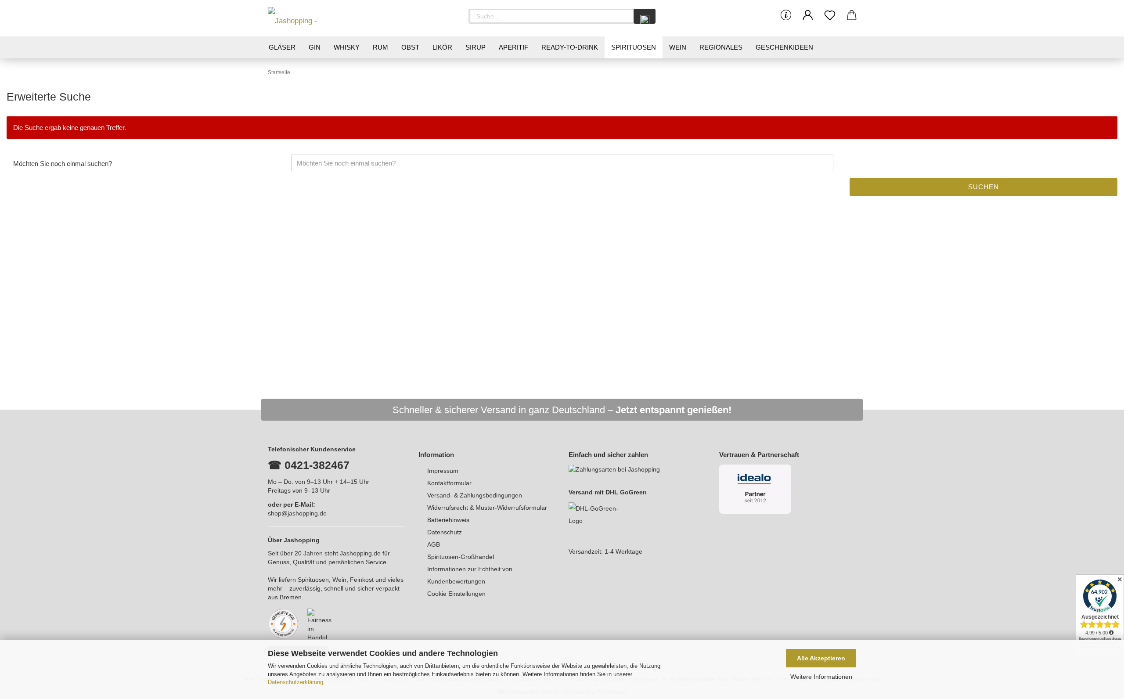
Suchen (983, 187)
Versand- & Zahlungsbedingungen (474, 495)
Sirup (475, 47)
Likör (442, 47)
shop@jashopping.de (297, 513)
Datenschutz (444, 532)
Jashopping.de (360, 553)
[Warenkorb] (852, 15)
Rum (380, 47)
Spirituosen (633, 47)
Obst (410, 47)
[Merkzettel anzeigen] (830, 15)
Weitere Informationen (821, 676)
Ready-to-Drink (569, 47)
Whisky (347, 47)
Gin (315, 47)
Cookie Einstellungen (456, 593)
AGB (433, 544)
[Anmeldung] (808, 15)
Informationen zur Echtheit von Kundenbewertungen (469, 575)
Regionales (720, 47)
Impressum (442, 470)
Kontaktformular (449, 482)
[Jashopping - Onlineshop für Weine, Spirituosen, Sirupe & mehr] (307, 18)
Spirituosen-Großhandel (460, 556)
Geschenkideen (784, 47)
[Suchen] (645, 16)
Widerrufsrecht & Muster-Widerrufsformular (487, 507)
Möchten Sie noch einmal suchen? (62, 163)
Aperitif (513, 47)
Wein (677, 47)
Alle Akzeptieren (821, 658)
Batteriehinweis (448, 519)
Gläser (282, 47)
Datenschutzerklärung (295, 682)
